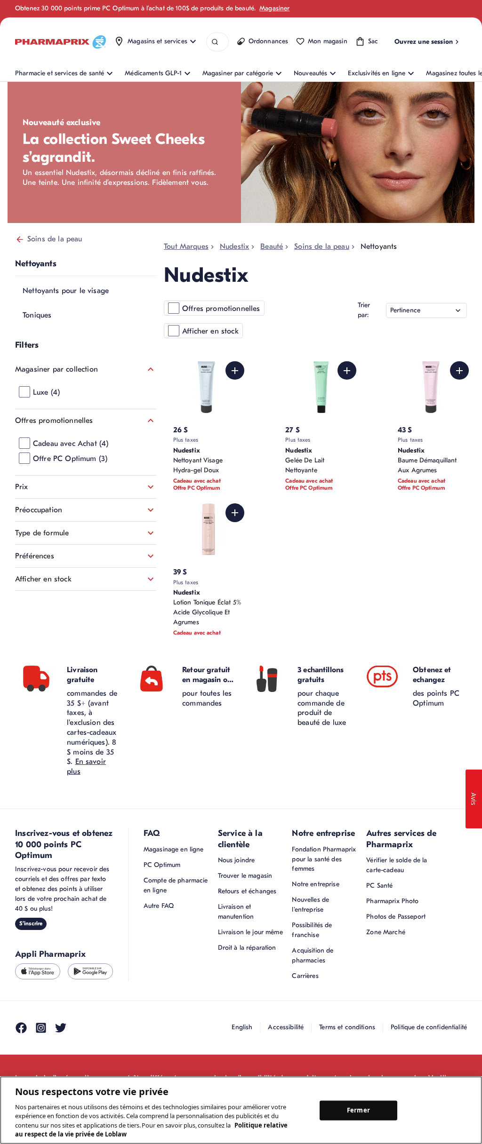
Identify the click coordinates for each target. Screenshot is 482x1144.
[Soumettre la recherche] (214, 42)
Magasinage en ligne (174, 849)
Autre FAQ (159, 906)
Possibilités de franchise (312, 930)
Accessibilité (286, 1027)
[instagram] (41, 1028)
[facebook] (21, 1028)
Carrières (305, 976)
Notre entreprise (315, 884)
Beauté (271, 246)
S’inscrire (30, 923)
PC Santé (379, 886)
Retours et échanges (247, 891)
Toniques (37, 315)
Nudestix (234, 246)
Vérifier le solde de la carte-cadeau (396, 865)
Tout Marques (186, 246)
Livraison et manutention (236, 912)
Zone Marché (385, 932)
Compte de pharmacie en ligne (176, 885)
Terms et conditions (347, 1027)
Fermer (358, 1110)
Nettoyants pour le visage (66, 290)
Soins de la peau (54, 239)
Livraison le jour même (250, 932)
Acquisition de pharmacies (312, 955)
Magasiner (274, 8)
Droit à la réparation (247, 948)
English (242, 1027)
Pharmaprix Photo (392, 901)
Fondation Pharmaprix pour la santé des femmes (324, 859)
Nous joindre (236, 860)
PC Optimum (162, 865)
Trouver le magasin (245, 876)
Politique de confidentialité (429, 1027)
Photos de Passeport (396, 917)
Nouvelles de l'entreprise (310, 905)
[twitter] (61, 1028)
